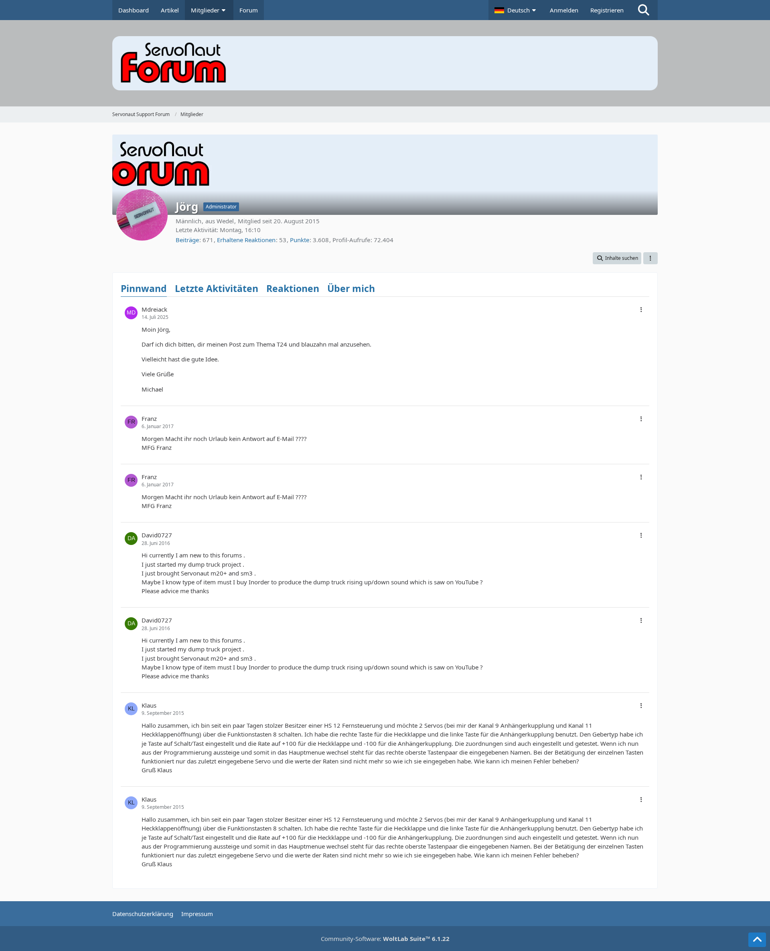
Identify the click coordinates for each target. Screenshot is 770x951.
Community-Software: (385, 939)
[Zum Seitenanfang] (757, 940)
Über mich (351, 288)
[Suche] (644, 10)
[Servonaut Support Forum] (385, 63)
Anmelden (564, 10)
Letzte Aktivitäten (216, 288)
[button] (516, 10)
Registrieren (607, 10)
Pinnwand (144, 288)
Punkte (299, 240)
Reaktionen (292, 288)
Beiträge (187, 240)
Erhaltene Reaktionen (246, 240)
